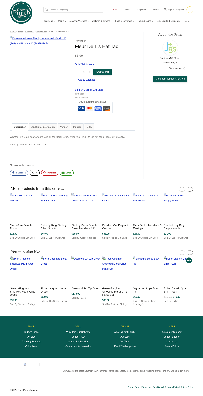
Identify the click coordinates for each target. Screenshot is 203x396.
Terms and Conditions (152, 387)
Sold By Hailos (78, 298)
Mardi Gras (41, 31)
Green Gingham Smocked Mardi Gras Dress (22, 291)
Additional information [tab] (43, 127)
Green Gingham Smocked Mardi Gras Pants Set (114, 291)
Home (13, 31)
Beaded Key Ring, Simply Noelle (174, 227)
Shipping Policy (172, 387)
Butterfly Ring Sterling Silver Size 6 (54, 227)
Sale (115, 9)
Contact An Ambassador (78, 346)
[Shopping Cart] (190, 9)
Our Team (125, 341)
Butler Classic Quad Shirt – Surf (175, 290)
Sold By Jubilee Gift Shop (89, 89)
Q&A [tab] (89, 127)
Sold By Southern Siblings (22, 304)
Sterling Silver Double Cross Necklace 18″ (84, 227)
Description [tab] (20, 127)
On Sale (31, 337)
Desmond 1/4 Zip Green (85, 288)
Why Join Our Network (78, 332)
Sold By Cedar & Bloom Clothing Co (144, 303)
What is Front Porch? (125, 332)
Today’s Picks (31, 332)
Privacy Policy (134, 387)
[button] (85, 79)
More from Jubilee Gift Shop (170, 78)
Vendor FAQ (78, 337)
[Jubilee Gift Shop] (170, 47)
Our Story (125, 337)
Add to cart (102, 71)
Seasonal (29, 31)
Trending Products (31, 341)
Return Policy (172, 346)
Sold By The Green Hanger (54, 301)
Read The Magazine (125, 346)
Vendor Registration (78, 341)
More (20, 31)
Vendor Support (172, 337)
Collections (31, 346)
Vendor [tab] (64, 127)
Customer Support (171, 332)
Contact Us (172, 341)
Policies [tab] (77, 127)
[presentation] (182, 189)
